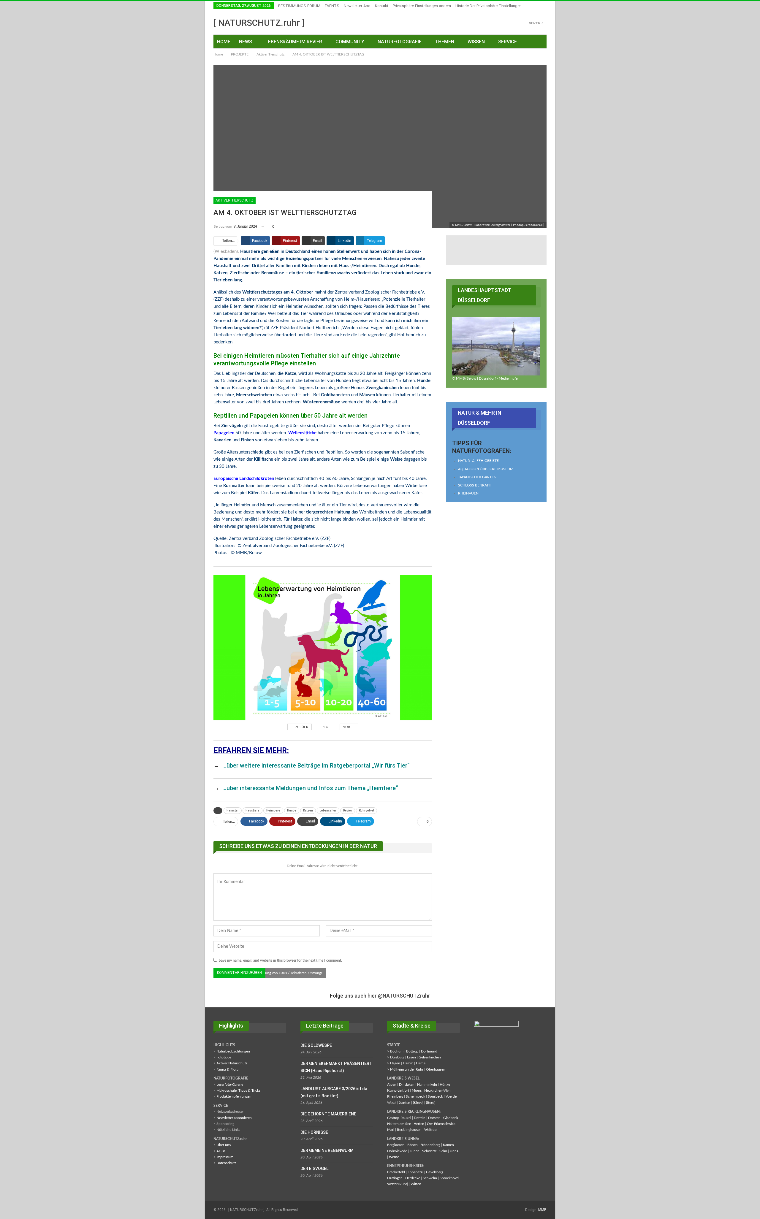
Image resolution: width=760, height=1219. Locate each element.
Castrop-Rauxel (399, 1118)
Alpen (391, 1084)
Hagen (395, 1063)
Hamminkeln (427, 1084)
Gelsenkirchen (430, 1057)
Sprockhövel (449, 1178)
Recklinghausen (409, 1129)
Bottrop (412, 1051)
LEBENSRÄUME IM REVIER (293, 42)
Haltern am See (399, 1124)
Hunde (291, 810)
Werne (394, 1157)
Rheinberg (395, 1096)
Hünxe (445, 1084)
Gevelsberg (434, 1172)
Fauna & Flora (227, 1069)
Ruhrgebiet (366, 810)
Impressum (224, 1157)
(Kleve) (418, 1102)
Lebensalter (328, 810)
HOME (223, 42)
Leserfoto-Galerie (229, 1084)
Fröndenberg (430, 1145)
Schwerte (429, 1151)
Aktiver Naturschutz (231, 1063)
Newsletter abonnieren (234, 1118)
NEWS (245, 42)
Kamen (448, 1145)
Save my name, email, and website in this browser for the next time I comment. (280, 960)
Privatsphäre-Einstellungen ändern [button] (422, 6)
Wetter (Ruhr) (397, 1184)
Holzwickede (397, 1151)
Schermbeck (415, 1096)
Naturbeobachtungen (233, 1051)
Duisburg (397, 1057)
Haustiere (252, 810)
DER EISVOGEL (314, 1168)
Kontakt (381, 6)
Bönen (412, 1145)
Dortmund (429, 1051)
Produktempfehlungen (233, 1096)
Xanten (404, 1102)
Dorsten (434, 1118)
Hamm (408, 1063)
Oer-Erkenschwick (441, 1124)
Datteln (419, 1118)
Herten (419, 1124)
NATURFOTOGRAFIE (400, 42)
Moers (417, 1090)
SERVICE (507, 42)
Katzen (308, 810)
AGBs (220, 1151)
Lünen (414, 1151)
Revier (347, 810)
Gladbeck (450, 1118)
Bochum (396, 1051)
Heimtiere (273, 810)
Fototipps (223, 1057)
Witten (416, 1184)
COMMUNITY (349, 42)
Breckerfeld (396, 1172)
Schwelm (430, 1178)
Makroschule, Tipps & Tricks (238, 1090)
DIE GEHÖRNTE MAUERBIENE (328, 1114)
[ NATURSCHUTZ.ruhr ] (259, 23)
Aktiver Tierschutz (235, 200)
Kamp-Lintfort (398, 1090)
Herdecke (412, 1178)
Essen (411, 1057)
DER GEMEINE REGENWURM (327, 1150)
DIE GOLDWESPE (316, 1045)
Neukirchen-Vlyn (437, 1090)
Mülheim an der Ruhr (406, 1069)
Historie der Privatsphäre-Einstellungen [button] (488, 6)
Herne (420, 1063)
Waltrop (430, 1129)
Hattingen (395, 1178)
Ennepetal (415, 1172)
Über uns (223, 1145)
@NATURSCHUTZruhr (404, 996)
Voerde (451, 1096)
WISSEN (476, 42)
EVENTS (332, 6)
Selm (443, 1151)
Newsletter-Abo (357, 6)
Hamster (233, 810)
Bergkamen (396, 1145)
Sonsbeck (435, 1096)
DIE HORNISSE (314, 1132)
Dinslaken (406, 1084)
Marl (390, 1129)
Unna (454, 1151)
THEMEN (444, 42)
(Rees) (430, 1102)
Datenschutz (226, 1163)
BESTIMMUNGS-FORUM (299, 6)
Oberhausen (435, 1069)
